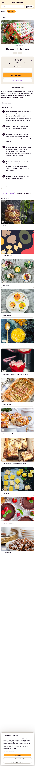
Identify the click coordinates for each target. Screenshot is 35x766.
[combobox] (13, 6)
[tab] (22, 88)
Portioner (17, 67)
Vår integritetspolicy (10, 751)
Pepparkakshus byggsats (22, 95)
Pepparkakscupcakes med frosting (12, 97)
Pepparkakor (10, 95)
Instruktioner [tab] (15, 87)
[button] (18, 118)
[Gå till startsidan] (17, 2)
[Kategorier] (3, 2)
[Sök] (3, 7)
